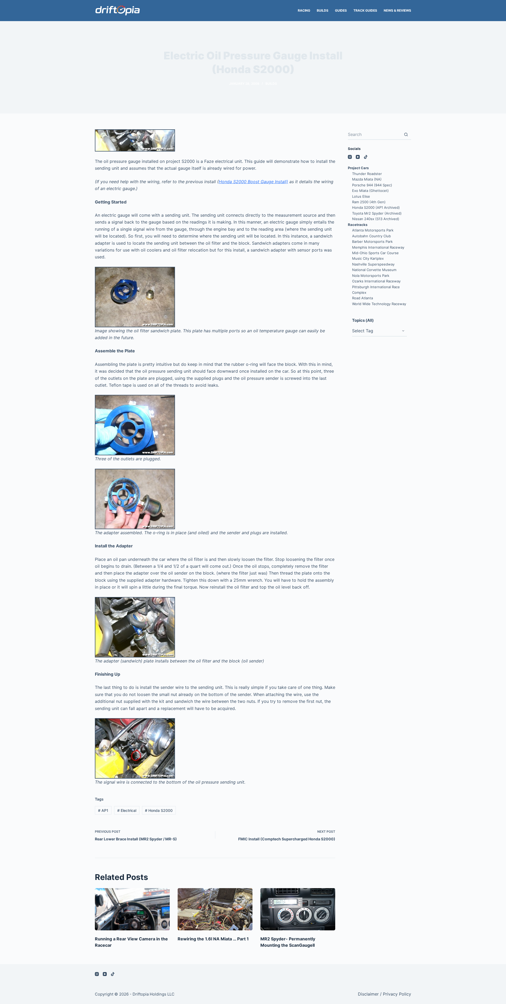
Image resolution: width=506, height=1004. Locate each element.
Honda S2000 (159, 810)
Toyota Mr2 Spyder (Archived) (377, 213)
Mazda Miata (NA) (367, 179)
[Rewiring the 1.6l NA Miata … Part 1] (215, 909)
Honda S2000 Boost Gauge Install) (253, 181)
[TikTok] (366, 157)
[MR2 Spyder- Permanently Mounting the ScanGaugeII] (297, 909)
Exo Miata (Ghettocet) (370, 190)
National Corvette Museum (374, 270)
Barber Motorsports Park (372, 241)
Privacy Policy (397, 994)
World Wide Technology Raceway (379, 304)
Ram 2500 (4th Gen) (369, 202)
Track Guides (365, 10)
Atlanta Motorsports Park (372, 230)
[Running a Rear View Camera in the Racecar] (132, 909)
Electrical (126, 810)
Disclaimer (368, 994)
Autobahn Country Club (371, 236)
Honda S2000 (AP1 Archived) (376, 207)
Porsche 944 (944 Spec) (372, 185)
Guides (341, 10)
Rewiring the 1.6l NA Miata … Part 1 (213, 938)
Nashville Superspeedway (373, 264)
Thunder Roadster (367, 174)
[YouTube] (358, 157)
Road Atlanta (362, 298)
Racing (304, 10)
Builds (322, 10)
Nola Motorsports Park (370, 275)
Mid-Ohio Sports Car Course (375, 253)
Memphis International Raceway (378, 247)
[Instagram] (350, 157)
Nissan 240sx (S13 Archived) (375, 219)
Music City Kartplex (368, 258)
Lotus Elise (361, 196)
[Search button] (406, 134)
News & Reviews (397, 10)
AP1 (103, 810)
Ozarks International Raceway (376, 281)
